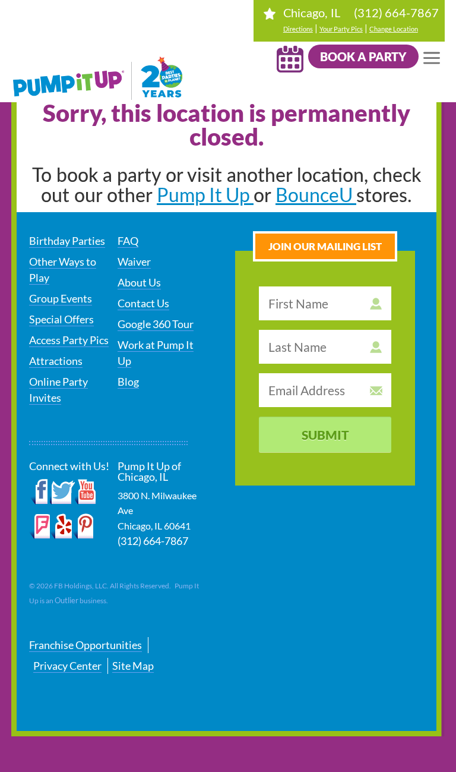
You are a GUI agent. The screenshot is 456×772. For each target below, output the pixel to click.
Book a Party (363, 56)
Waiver (134, 261)
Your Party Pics (341, 29)
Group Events (60, 298)
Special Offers (61, 319)
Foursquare (39, 526)
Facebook (39, 492)
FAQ (128, 240)
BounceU (316, 194)
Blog (128, 381)
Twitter (62, 492)
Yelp (61, 526)
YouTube (86, 492)
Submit (325, 434)
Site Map (133, 665)
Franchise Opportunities (85, 644)
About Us (139, 282)
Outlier (66, 600)
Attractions (56, 360)
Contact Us (143, 303)
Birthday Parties (67, 240)
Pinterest (83, 526)
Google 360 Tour (156, 323)
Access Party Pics (69, 339)
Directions (298, 29)
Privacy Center (67, 665)
